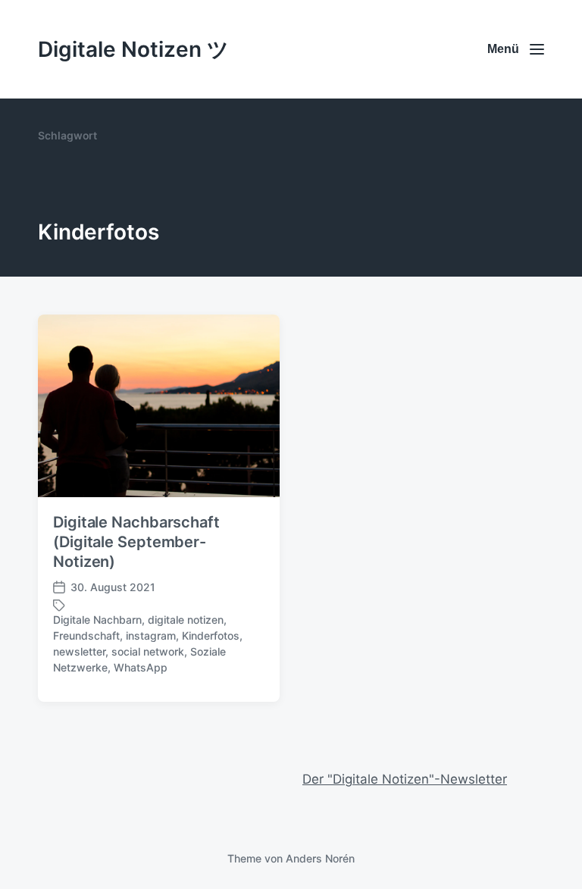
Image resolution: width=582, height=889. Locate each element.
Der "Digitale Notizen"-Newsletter (404, 779)
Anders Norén (320, 858)
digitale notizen (186, 619)
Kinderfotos (210, 635)
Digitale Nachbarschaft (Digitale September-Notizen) (136, 542)
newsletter (79, 651)
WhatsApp (140, 667)
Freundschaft (86, 635)
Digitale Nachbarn (97, 619)
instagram (151, 635)
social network (147, 651)
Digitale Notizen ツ (133, 49)
